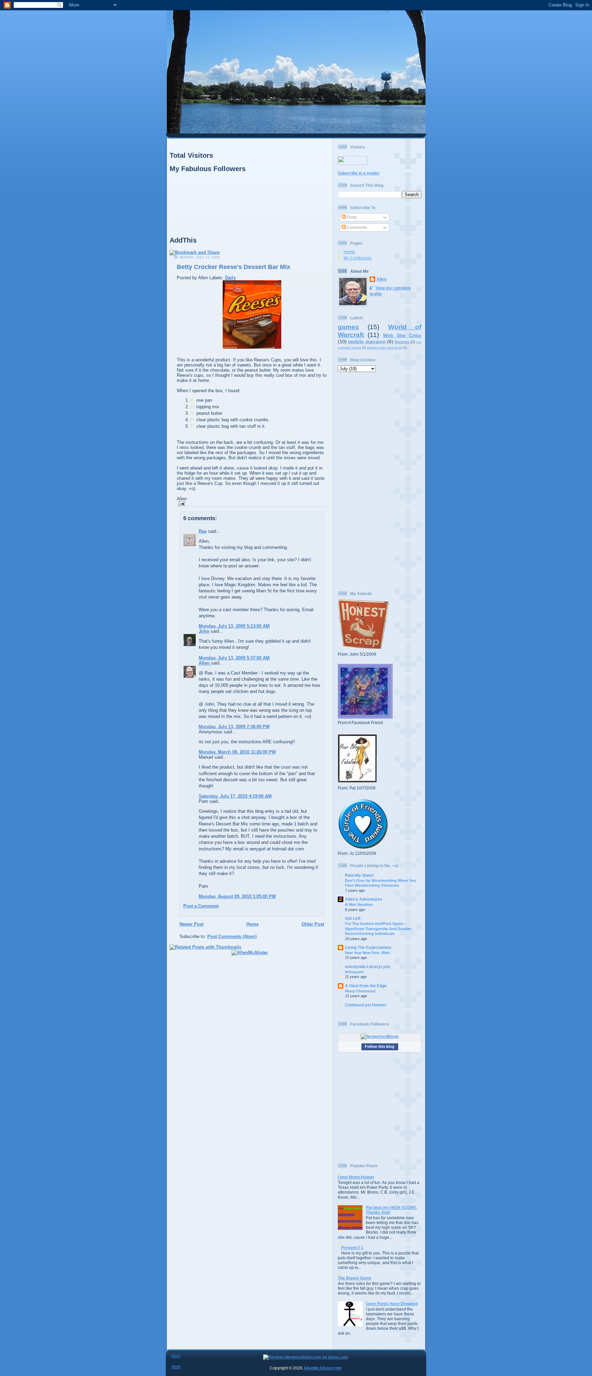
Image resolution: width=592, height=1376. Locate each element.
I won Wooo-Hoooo (356, 1177)
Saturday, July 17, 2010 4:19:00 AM (235, 796)
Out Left (352, 918)
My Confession (357, 258)
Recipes (402, 342)
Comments (356, 227)
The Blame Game (354, 1278)
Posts (351, 217)
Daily (230, 277)
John (204, 631)
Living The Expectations (368, 947)
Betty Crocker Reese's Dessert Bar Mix (233, 266)
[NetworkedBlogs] (380, 1036)
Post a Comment (201, 906)
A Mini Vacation (359, 904)
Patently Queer (359, 875)
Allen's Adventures (363, 899)
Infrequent (354, 972)
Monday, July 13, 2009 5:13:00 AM (234, 626)
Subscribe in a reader (359, 173)
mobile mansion (366, 341)
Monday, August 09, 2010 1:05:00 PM (237, 896)
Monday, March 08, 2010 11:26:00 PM (237, 752)
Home (252, 924)
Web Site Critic (402, 335)
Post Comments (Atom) (232, 936)
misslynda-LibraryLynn (367, 966)
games (348, 327)
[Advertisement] (379, 481)
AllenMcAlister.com (323, 1368)
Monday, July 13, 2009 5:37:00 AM (234, 657)
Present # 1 (352, 1247)
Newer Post (192, 924)
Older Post (312, 924)
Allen (205, 663)
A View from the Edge (366, 985)
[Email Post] (181, 503)
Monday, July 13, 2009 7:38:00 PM (234, 726)
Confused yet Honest (365, 1005)
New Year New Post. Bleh (367, 953)
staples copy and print (384, 347)
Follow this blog (379, 1046)
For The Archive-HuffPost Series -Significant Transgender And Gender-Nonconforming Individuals (378, 929)
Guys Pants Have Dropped (392, 1303)
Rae (203, 531)
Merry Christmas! (360, 991)
